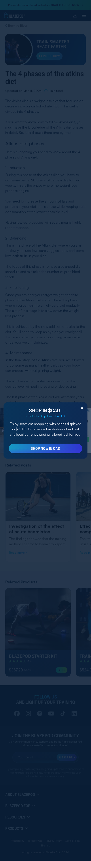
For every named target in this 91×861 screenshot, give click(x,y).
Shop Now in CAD (45, 448)
